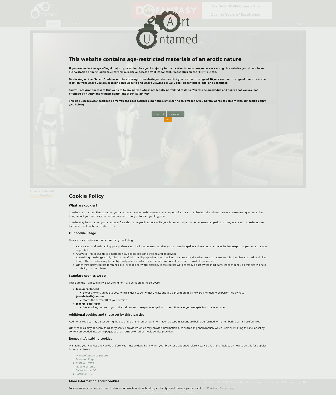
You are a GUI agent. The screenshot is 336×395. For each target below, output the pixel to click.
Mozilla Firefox (85, 363)
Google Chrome (85, 366)
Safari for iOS (84, 374)
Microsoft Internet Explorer (92, 355)
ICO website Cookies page (220, 388)
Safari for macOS (86, 370)
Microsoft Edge (85, 359)
